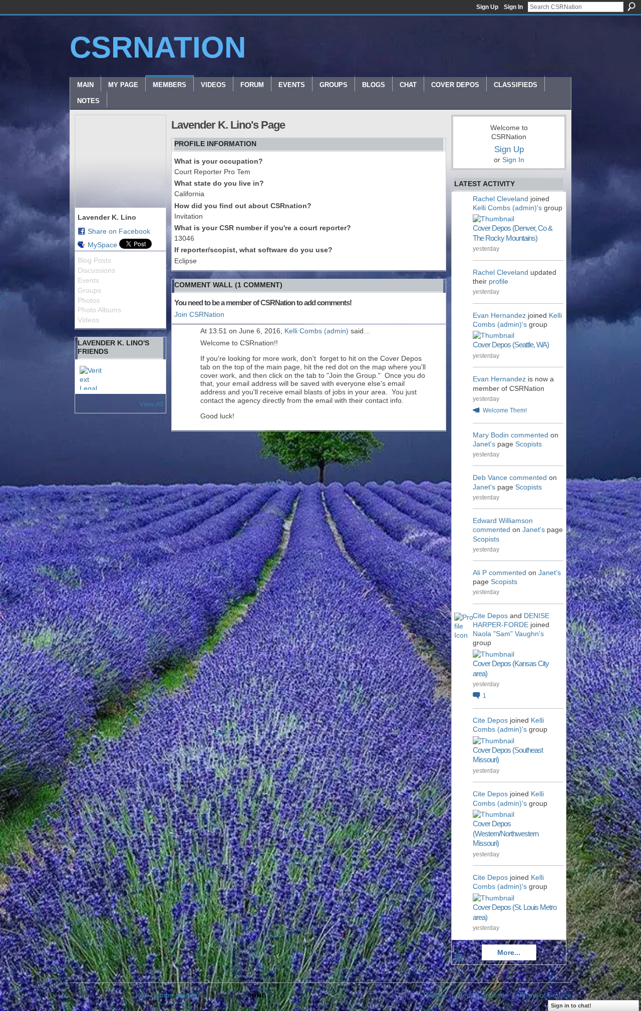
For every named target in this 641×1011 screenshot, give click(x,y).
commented (529, 435)
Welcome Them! (505, 410)
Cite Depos (490, 616)
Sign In (513, 7)
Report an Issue (483, 995)
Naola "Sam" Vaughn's (508, 634)
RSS (459, 957)
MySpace (102, 245)
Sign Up (487, 7)
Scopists (528, 444)
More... (508, 952)
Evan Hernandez (499, 315)
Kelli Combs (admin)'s (507, 208)
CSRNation (158, 47)
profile (498, 281)
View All (151, 404)
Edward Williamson (503, 521)
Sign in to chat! (571, 1005)
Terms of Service (544, 995)
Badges (436, 995)
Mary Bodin (491, 435)
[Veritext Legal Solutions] (92, 378)
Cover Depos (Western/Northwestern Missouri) (505, 833)
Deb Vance (490, 477)
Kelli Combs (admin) (316, 331)
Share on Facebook (119, 231)
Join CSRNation (199, 314)
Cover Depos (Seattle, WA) (511, 344)
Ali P (480, 573)
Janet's (484, 444)
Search (631, 6)
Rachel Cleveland (500, 199)
